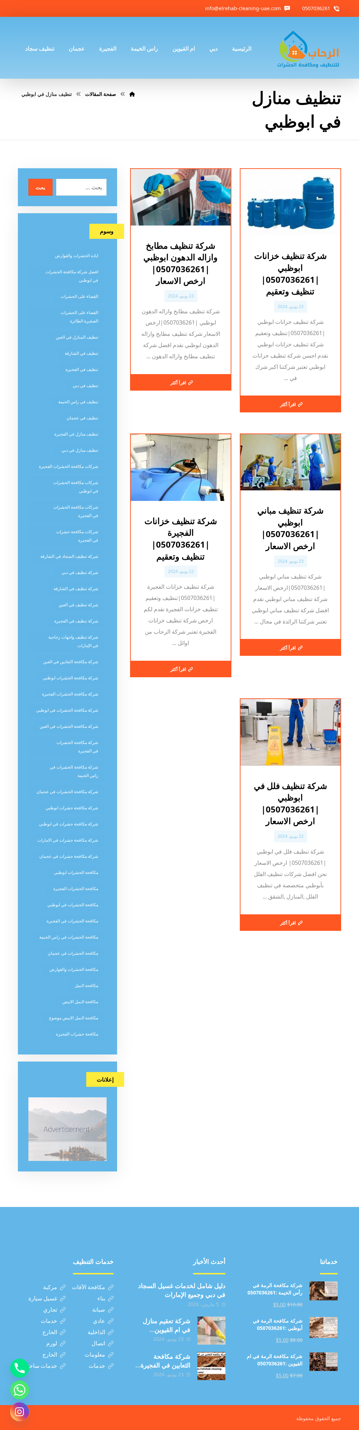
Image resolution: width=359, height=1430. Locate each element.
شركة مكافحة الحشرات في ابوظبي (67, 710)
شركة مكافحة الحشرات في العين (69, 726)
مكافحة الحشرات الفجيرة (75, 889)
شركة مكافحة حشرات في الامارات (68, 840)
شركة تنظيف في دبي (79, 572)
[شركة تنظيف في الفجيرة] (308, 48)
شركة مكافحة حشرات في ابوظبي (68, 824)
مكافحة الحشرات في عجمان (73, 953)
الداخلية (96, 1332)
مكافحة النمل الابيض (80, 1002)
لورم (51, 1343)
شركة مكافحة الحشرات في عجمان (67, 792)
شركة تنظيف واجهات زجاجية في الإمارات (73, 641)
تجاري (50, 1309)
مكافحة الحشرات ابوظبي (76, 872)
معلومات (94, 1354)
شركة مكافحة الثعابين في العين (70, 662)
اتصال (98, 1343)
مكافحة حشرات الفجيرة (77, 1034)
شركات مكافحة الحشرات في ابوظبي (75, 486)
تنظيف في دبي (85, 385)
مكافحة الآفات (88, 1287)
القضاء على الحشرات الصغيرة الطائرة (79, 316)
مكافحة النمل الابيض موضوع (73, 1018)
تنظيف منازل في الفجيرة (76, 434)
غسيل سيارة (42, 1298)
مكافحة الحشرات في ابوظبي (72, 905)
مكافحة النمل (86, 985)
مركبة (50, 1287)
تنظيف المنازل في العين (77, 337)
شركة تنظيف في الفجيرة (76, 621)
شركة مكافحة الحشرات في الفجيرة (77, 746)
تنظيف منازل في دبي (79, 450)
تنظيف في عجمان (82, 418)
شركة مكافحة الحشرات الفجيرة (70, 694)
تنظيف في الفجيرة (82, 369)
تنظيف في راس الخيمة (78, 402)
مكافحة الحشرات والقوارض (73, 969)
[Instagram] (19, 1411)
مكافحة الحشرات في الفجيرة (72, 921)
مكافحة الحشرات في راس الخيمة (68, 937)
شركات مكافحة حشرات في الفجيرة (77, 536)
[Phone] (19, 1368)
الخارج (49, 1332)
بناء (101, 1298)
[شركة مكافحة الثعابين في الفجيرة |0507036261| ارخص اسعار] (211, 1366)
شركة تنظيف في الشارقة (76, 589)
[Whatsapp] (19, 1389)
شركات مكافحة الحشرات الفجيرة (68, 466)
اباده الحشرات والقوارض (76, 256)
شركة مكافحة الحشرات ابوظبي (70, 678)
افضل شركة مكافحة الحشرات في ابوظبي (72, 276)
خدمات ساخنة (41, 1366)
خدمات (49, 1321)
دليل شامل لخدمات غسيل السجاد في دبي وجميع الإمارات (181, 1290)
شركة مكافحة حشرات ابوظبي (72, 808)
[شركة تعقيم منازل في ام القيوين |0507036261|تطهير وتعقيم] (211, 1331)
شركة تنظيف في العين (78, 605)
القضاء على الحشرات (79, 296)
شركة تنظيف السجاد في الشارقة (69, 556)
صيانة (98, 1309)
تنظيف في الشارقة (81, 353)
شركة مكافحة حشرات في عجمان (68, 856)
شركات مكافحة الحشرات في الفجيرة (75, 511)
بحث (40, 187)
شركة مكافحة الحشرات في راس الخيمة (74, 771)
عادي (99, 1321)
